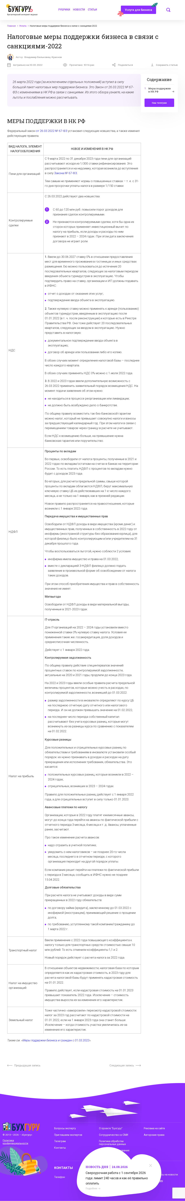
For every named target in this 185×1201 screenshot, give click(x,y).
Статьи (92, 9)
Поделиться (125, 64)
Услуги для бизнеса (138, 10)
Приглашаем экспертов (68, 1134)
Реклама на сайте (154, 1128)
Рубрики (64, 9)
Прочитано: (81, 64)
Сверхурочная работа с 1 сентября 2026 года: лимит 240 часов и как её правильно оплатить (117, 1178)
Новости (79, 9)
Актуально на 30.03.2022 (27, 64)
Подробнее (91, 1188)
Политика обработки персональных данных (112, 1143)
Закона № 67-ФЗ (65, 173)
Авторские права (154, 1134)
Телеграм (60, 1141)
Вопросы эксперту (65, 1128)
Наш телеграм (159, 103)
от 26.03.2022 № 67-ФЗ (51, 131)
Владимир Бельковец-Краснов (43, 57)
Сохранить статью (167, 64)
